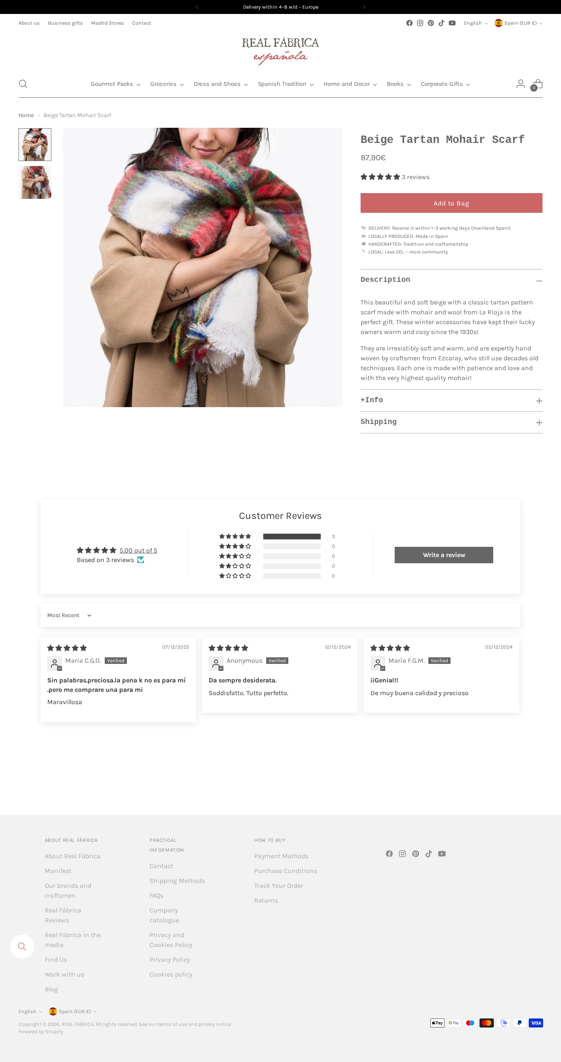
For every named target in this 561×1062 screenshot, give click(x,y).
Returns (266, 900)
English (473, 23)
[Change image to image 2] (34, 182)
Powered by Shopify (40, 1031)
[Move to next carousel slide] (536, 787)
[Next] (364, 7)
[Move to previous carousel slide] (517, 787)
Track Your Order (278, 885)
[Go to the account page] (521, 84)
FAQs (156, 895)
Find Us (56, 959)
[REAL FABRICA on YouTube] (452, 23)
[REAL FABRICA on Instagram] (420, 23)
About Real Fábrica (73, 856)
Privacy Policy (169, 959)
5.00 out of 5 (138, 550)
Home (26, 115)
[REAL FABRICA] (280, 49)
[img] (67, 648)
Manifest (58, 871)
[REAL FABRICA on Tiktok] (441, 23)
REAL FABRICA (78, 1024)
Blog (51, 989)
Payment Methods (281, 856)
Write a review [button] (444, 555)
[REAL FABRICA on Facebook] (409, 23)
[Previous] (197, 7)
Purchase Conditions (285, 871)
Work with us (64, 974)
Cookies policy (170, 974)
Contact (161, 866)
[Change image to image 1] (34, 144)
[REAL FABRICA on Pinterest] (431, 23)
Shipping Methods (177, 881)
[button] (23, 84)
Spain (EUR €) (520, 23)
